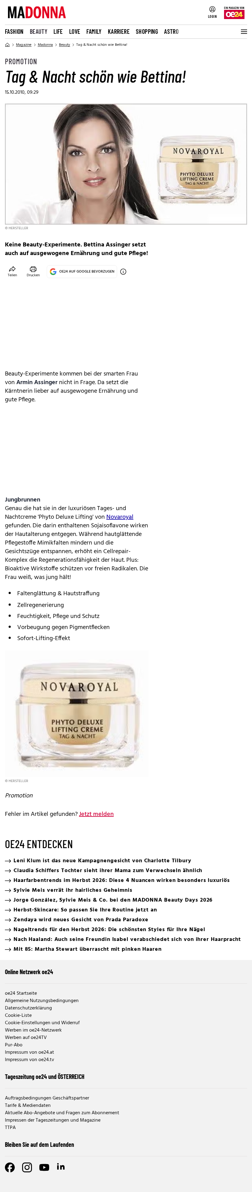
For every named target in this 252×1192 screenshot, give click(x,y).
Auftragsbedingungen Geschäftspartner (47, 1098)
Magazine (24, 44)
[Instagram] (27, 1167)
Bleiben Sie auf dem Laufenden (39, 1144)
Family (93, 31)
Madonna (45, 44)
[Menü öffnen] (243, 31)
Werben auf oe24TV (26, 1038)
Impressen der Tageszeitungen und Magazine (52, 1120)
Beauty (38, 31)
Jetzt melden (96, 814)
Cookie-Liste (18, 1016)
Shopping (147, 31)
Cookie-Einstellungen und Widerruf (42, 1023)
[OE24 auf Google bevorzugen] (123, 271)
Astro (171, 31)
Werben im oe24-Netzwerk (33, 1030)
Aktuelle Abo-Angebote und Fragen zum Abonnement (62, 1113)
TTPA (10, 1128)
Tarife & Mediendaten (28, 1106)
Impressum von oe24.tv (29, 1060)
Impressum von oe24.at (29, 1052)
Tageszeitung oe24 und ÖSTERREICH (45, 1076)
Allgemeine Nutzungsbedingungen (42, 1001)
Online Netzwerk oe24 (29, 971)
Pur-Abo (13, 1045)
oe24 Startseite (21, 993)
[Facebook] (10, 1167)
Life (58, 31)
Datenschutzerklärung (28, 1008)
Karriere (119, 31)
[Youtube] (44, 1167)
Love (75, 31)
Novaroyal (119, 517)
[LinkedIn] (61, 1167)
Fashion (14, 31)
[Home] (7, 44)
